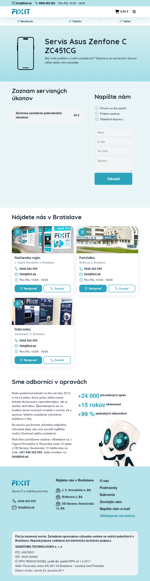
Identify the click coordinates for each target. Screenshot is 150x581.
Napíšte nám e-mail (115, 508)
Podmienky (108, 487)
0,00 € (124, 11)
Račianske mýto (27, 257)
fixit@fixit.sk (28, 274)
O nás (104, 480)
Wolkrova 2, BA (71, 497)
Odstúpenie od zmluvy (117, 515)
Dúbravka (23, 329)
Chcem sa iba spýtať (113, 108)
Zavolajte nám (111, 501)
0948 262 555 (29, 269)
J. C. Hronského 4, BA (75, 490)
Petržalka (87, 257)
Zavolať (59, 288)
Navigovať (30, 288)
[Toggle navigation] (134, 12)
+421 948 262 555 (30, 452)
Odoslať (113, 178)
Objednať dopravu (111, 119)
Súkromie (107, 494)
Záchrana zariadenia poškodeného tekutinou (39, 115)
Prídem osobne (110, 113)
